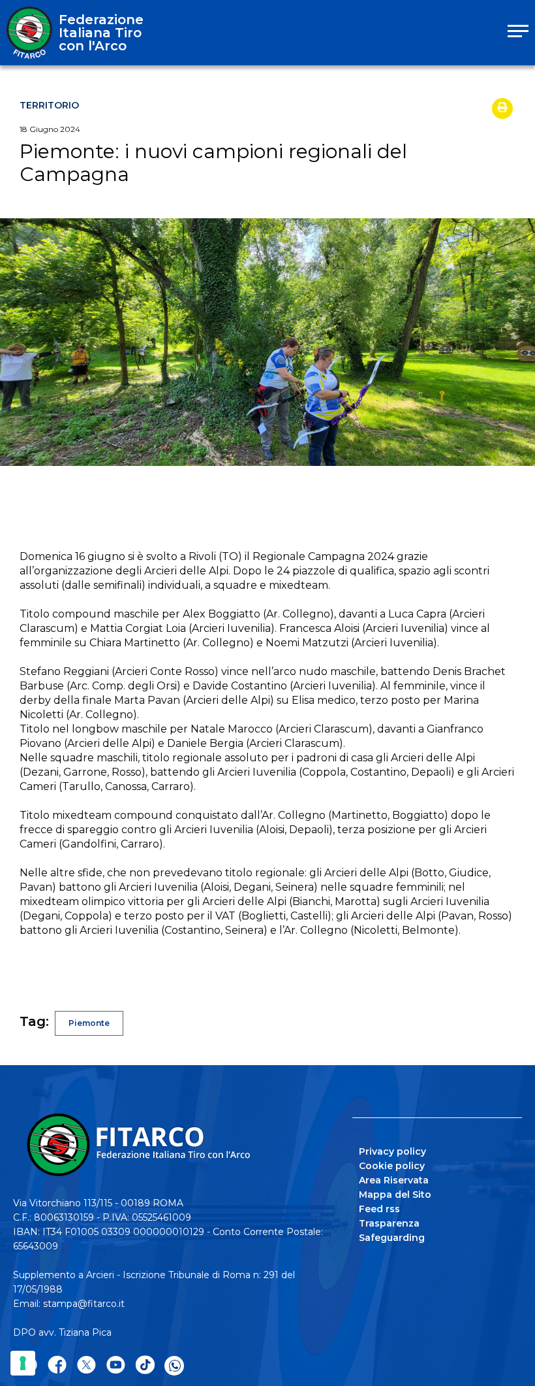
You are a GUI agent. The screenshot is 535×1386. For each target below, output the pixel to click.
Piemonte (89, 1023)
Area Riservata (394, 1180)
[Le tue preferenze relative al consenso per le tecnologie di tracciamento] (22, 1363)
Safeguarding (392, 1238)
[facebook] (57, 1365)
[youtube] (115, 1365)
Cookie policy (392, 1166)
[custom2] (145, 1365)
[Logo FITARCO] (29, 33)
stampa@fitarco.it (84, 1304)
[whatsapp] (174, 1366)
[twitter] (86, 1365)
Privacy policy (392, 1151)
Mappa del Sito (395, 1194)
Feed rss (379, 1209)
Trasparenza (389, 1223)
